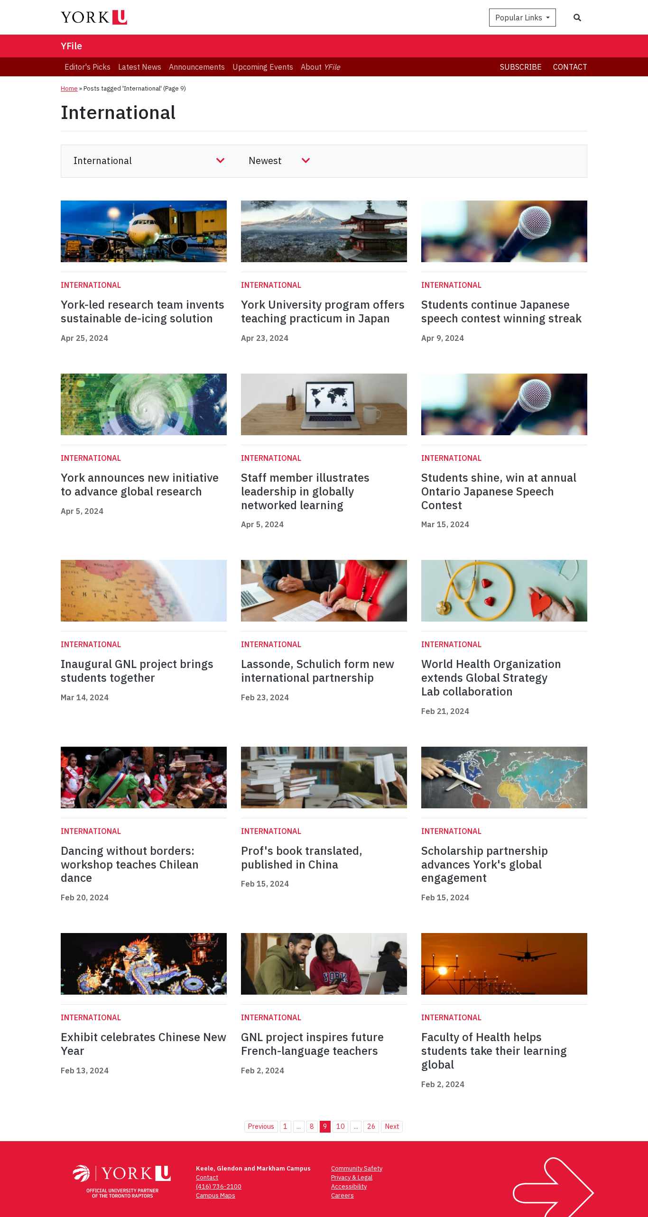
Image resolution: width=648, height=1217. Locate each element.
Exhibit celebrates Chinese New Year (143, 1043)
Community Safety (356, 1168)
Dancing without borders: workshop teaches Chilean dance (130, 864)
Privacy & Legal (351, 1177)
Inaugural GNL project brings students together (137, 670)
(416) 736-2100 (218, 1186)
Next (392, 1126)
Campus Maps (215, 1195)
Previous (261, 1126)
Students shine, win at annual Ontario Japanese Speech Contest (498, 491)
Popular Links (519, 17)
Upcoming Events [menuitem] (262, 67)
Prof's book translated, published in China (301, 857)
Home (69, 88)
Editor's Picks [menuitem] (88, 67)
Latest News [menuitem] (139, 67)
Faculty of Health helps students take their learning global (494, 1050)
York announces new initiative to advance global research (140, 484)
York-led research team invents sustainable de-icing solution (142, 311)
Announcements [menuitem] (197, 67)
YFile (71, 45)
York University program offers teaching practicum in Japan (323, 311)
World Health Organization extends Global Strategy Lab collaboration (491, 677)
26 (371, 1126)
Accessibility (349, 1186)
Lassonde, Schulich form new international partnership (317, 670)
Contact (570, 67)
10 (340, 1126)
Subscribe (521, 67)
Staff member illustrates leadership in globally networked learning (305, 491)
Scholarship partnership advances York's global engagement (484, 864)
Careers (342, 1195)
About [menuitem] (320, 67)
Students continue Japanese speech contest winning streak (501, 311)
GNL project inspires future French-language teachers (312, 1043)
